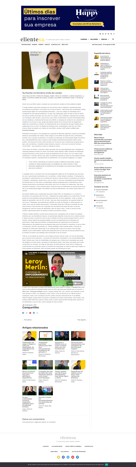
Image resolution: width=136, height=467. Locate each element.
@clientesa (99, 195)
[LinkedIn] (34, 313)
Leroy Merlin (58, 97)
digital (24, 97)
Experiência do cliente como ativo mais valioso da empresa (77, 375)
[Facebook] (23, 313)
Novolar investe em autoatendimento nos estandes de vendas (46, 400)
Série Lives (65, 44)
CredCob (104, 39)
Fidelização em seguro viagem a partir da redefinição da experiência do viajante (29, 346)
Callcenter (94, 39)
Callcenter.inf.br (57, 446)
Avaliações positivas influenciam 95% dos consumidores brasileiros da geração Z (106, 75)
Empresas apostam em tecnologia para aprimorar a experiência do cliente (103, 178)
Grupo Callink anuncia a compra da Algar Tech (103, 168)
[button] (113, 39)
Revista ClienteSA (102, 190)
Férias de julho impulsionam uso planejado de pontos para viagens (78, 346)
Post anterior (27, 320)
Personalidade (26, 44)
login (36, 422)
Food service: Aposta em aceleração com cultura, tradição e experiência (106, 120)
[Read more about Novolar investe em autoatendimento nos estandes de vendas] (46, 390)
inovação (50, 97)
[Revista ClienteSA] (95, 189)
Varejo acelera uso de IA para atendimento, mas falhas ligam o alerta (61, 375)
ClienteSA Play (55, 44)
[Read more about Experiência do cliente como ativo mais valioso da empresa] (78, 364)
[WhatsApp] (37, 313)
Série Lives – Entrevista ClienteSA (32, 291)
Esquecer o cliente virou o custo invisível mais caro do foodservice (60, 346)
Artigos (57, 351)
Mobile (24, 381)
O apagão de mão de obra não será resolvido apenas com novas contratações (46, 375)
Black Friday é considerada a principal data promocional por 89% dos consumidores (103, 140)
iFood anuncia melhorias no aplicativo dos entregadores (103, 151)
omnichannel (66, 97)
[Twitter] (26, 313)
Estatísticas (47, 354)
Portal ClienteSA (101, 200)
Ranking (34, 44)
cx (83, 96)
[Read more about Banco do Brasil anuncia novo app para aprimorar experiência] (29, 364)
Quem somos (54, 451)
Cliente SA (40, 96)
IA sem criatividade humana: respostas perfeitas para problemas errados (28, 402)
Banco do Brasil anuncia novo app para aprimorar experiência (28, 375)
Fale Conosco (65, 451)
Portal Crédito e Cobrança (73, 446)
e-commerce (30, 97)
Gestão (52, 96)
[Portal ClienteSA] (95, 200)
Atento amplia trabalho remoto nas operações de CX (103, 160)
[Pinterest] (30, 313)
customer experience (75, 96)
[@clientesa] (95, 195)
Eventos (47, 44)
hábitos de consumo (41, 97)
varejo (72, 97)
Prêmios (40, 44)
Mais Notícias (42, 356)
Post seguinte (82, 320)
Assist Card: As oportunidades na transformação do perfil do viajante (105, 58)
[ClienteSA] (95, 206)
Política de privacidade (79, 451)
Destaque (46, 96)
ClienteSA (84, 39)
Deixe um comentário (61, 96)
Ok (106, 464)
